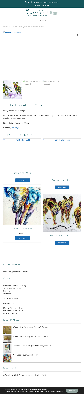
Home (5, 27)
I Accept (72, 390)
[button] (77, 35)
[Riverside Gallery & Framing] (42, 12)
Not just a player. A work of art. (25, 355)
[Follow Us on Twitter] (28, 2)
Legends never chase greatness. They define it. (32, 345)
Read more (23, 180)
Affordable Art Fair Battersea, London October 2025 (24, 375)
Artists (20, 27)
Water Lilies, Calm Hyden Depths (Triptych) (30, 336)
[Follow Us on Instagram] (31, 2)
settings (60, 392)
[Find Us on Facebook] (25, 2)
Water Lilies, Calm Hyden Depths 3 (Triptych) (31, 327)
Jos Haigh (27, 27)
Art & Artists (12, 27)
